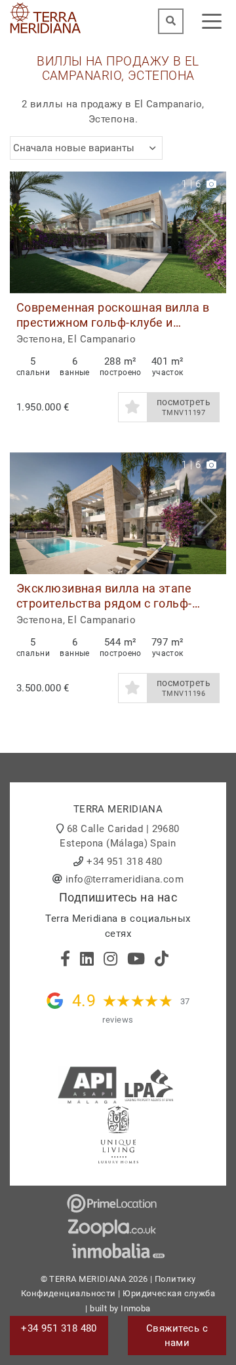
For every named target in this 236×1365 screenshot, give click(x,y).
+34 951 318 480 (125, 861)
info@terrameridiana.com (125, 879)
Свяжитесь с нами (177, 1335)
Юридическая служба (169, 1293)
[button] (211, 232)
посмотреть (184, 407)
